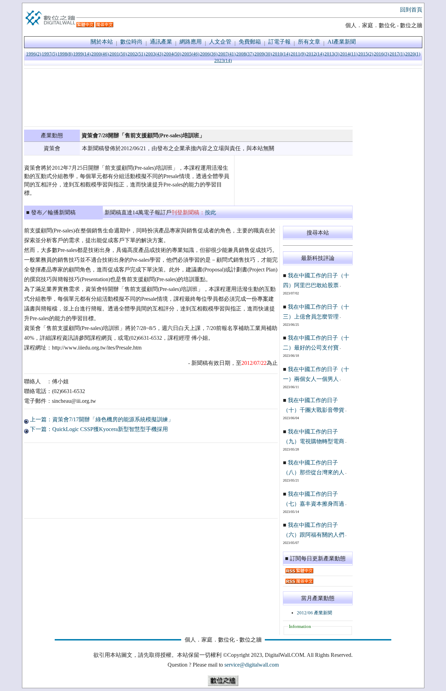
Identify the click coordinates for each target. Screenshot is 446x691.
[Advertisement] (188, 97)
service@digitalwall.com (251, 665)
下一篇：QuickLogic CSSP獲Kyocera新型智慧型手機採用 (98, 429)
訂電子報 (279, 42)
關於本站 (102, 42)
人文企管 (220, 42)
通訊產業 (161, 42)
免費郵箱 (250, 42)
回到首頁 (411, 10)
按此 (210, 212)
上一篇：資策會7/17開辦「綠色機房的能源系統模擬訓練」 (101, 419)
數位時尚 (131, 42)
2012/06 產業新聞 (314, 612)
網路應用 (190, 42)
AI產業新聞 (342, 42)
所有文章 (309, 42)
